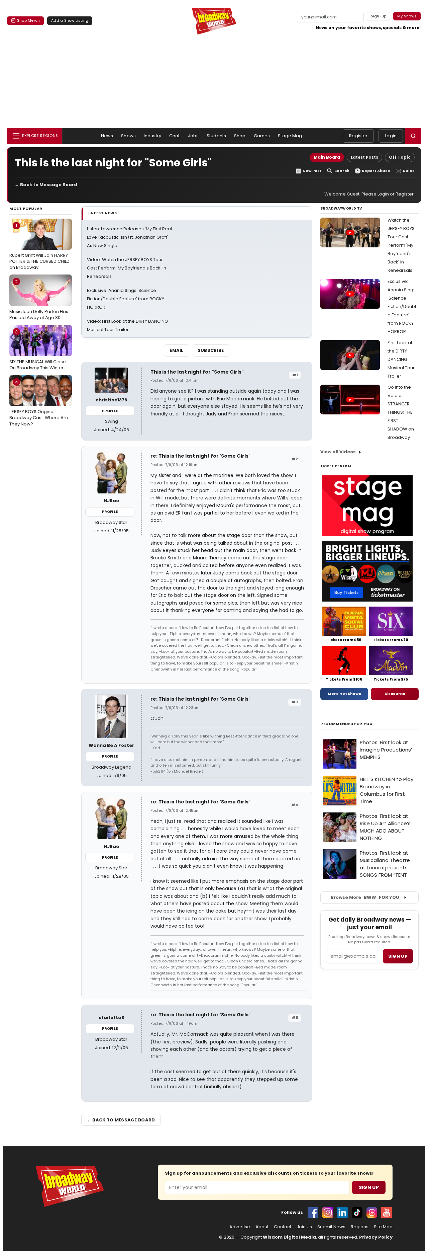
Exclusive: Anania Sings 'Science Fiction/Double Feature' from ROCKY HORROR (125, 298)
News (107, 136)
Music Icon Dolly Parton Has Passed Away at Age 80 (38, 300)
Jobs (193, 136)
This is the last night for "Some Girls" (197, 372)
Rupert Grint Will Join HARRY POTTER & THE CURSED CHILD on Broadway (39, 246)
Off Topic (400, 157)
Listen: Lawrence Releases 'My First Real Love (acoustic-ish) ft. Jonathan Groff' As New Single (129, 237)
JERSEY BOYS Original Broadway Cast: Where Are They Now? (38, 403)
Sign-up (379, 16)
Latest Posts (364, 157)
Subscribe (211, 350)
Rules (409, 171)
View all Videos (338, 452)
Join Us (304, 1227)
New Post (312, 171)
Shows (128, 136)
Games (262, 136)
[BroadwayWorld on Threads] (372, 1212)
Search (341, 171)
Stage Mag (290, 136)
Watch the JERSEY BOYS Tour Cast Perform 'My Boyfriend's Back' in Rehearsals (401, 245)
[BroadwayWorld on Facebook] (313, 1212)
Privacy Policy (376, 1237)
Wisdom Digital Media (289, 1237)
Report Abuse (376, 171)
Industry (152, 136)
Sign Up (369, 1187)
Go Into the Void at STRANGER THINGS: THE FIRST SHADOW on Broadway (401, 412)
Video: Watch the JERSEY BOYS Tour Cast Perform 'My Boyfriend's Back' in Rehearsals (126, 268)
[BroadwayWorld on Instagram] (328, 1212)
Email (177, 350)
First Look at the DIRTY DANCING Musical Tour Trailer (401, 359)
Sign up (398, 956)
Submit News (331, 1227)
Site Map (383, 1227)
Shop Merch (28, 20)
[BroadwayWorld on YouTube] (387, 1212)
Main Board (327, 157)
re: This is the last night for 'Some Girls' (200, 456)
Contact (282, 1227)
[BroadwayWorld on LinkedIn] (342, 1212)
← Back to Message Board (46, 184)
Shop (240, 136)
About (262, 1227)
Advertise (239, 1227)
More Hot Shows (344, 693)
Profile (110, 410)
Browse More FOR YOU (365, 897)
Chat (174, 136)
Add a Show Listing (69, 20)
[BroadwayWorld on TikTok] (357, 1212)
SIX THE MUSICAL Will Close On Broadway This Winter (37, 350)
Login (391, 136)
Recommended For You (346, 723)
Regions (359, 1227)
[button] (413, 136)
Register (358, 136)
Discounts (395, 693)
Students (216, 136)
